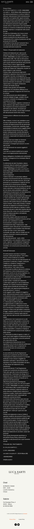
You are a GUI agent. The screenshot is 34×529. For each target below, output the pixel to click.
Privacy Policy (12, 519)
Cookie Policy (22, 519)
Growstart (25, 513)
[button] (31, 2)
